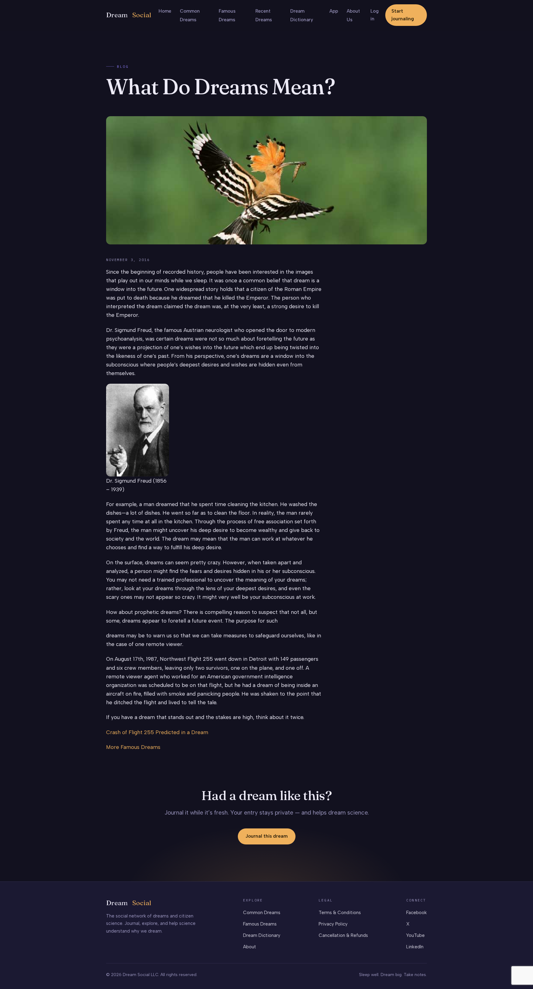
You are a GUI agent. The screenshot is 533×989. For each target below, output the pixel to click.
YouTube (415, 935)
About (249, 947)
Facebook (416, 912)
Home (165, 11)
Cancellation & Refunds (343, 935)
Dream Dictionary (261, 935)
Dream (128, 15)
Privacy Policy (333, 924)
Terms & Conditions (340, 912)
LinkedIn (415, 947)
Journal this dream (267, 836)
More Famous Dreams (133, 747)
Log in (374, 15)
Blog (123, 66)
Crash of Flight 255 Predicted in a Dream (157, 732)
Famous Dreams (260, 924)
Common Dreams (261, 912)
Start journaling (402, 15)
